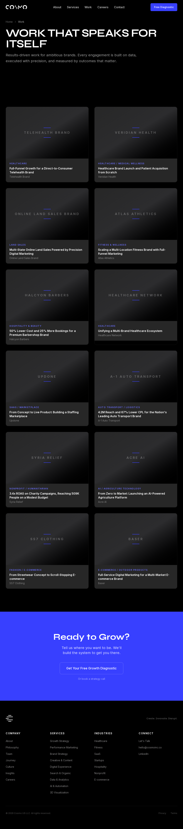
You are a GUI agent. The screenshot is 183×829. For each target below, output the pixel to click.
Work (88, 7)
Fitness (98, 747)
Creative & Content (61, 760)
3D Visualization (59, 792)
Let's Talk (144, 740)
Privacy (162, 813)
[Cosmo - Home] (16, 7)
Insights (10, 773)
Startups (99, 760)
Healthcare (100, 740)
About (57, 7)
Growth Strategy (59, 740)
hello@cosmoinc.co (150, 747)
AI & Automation (59, 786)
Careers (102, 7)
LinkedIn (144, 753)
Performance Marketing (64, 747)
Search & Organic (60, 773)
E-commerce (101, 779)
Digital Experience (60, 766)
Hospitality (100, 766)
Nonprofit (99, 773)
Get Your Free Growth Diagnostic (91, 668)
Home (9, 21)
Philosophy (12, 747)
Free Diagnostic (164, 7)
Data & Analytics (59, 779)
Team (9, 753)
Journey (11, 760)
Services (73, 7)
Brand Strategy (59, 753)
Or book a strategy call (91, 678)
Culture (10, 766)
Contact (119, 7)
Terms (173, 813)
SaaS (97, 753)
